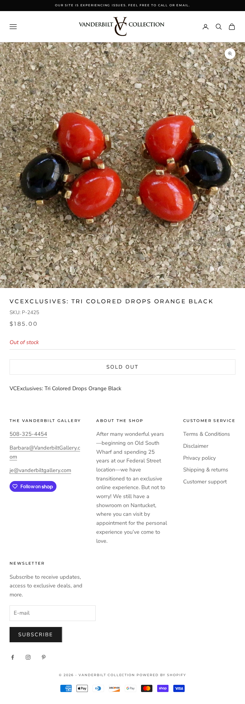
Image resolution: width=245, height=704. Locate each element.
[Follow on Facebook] (13, 657)
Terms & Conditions (206, 434)
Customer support (205, 481)
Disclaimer (195, 446)
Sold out (122, 367)
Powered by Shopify (161, 675)
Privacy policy (199, 458)
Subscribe (35, 634)
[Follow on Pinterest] (44, 657)
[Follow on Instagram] (28, 657)
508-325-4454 (28, 434)
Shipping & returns (205, 469)
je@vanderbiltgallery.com (40, 470)
